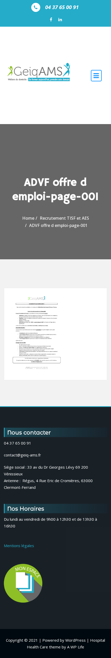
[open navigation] (96, 75)
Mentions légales (19, 545)
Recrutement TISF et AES (64, 218)
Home (28, 218)
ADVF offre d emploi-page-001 (58, 225)
